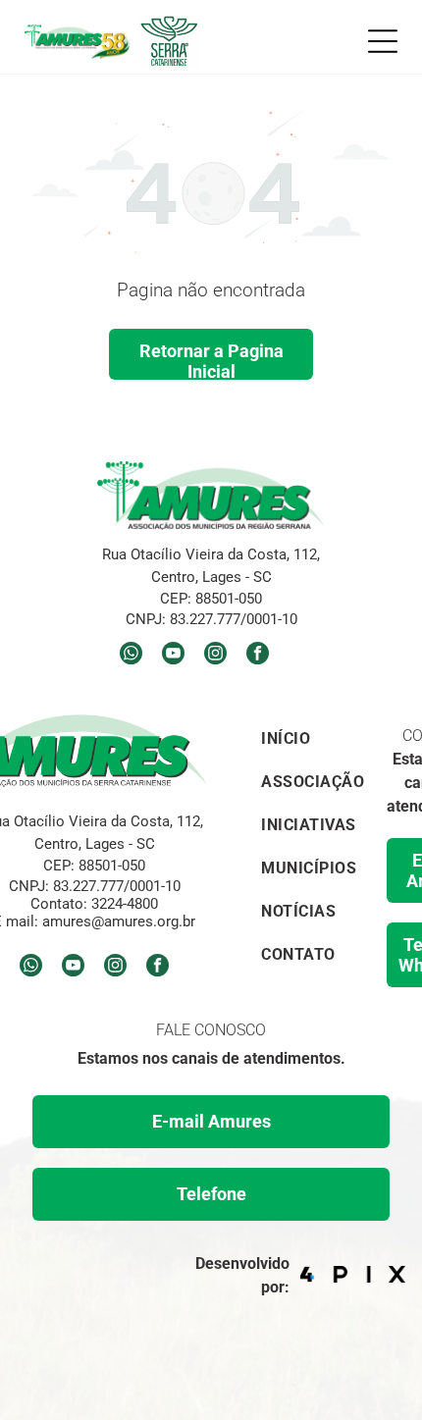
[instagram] (215, 655)
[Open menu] (382, 41)
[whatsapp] (131, 655)
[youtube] (173, 655)
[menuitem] (312, 736)
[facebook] (257, 655)
